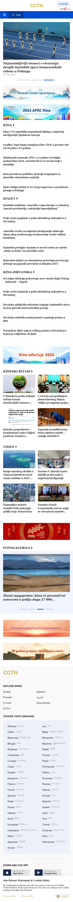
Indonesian (22, 830)
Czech (14, 766)
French (16, 789)
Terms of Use (27, 896)
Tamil (48, 812)
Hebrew (15, 812)
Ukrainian (53, 830)
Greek (16, 801)
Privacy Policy (9, 896)
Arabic (14, 731)
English (7, 691)
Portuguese (53, 766)
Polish (49, 760)
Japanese (16, 841)
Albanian (16, 726)
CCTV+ (7, 708)
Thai (47, 818)
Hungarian (17, 824)
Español (41, 691)
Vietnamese (53, 841)
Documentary (43, 702)
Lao (46, 726)
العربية (40, 697)
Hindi (13, 818)
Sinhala (49, 795)
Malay (52, 731)
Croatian (17, 760)
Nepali (48, 749)
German (16, 795)
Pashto (48, 772)
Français (7, 697)
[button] (23, 609)
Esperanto (18, 778)
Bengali (14, 743)
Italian (15, 835)
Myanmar (53, 743)
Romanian (52, 778)
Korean (15, 847)
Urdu (47, 835)
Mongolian (52, 737)
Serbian (50, 789)
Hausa (14, 807)
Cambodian (16, 755)
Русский (7, 702)
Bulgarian (18, 749)
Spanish (51, 801)
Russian (51, 783)
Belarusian (19, 737)
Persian (50, 755)
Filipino (16, 783)
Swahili (51, 807)
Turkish (50, 824)
